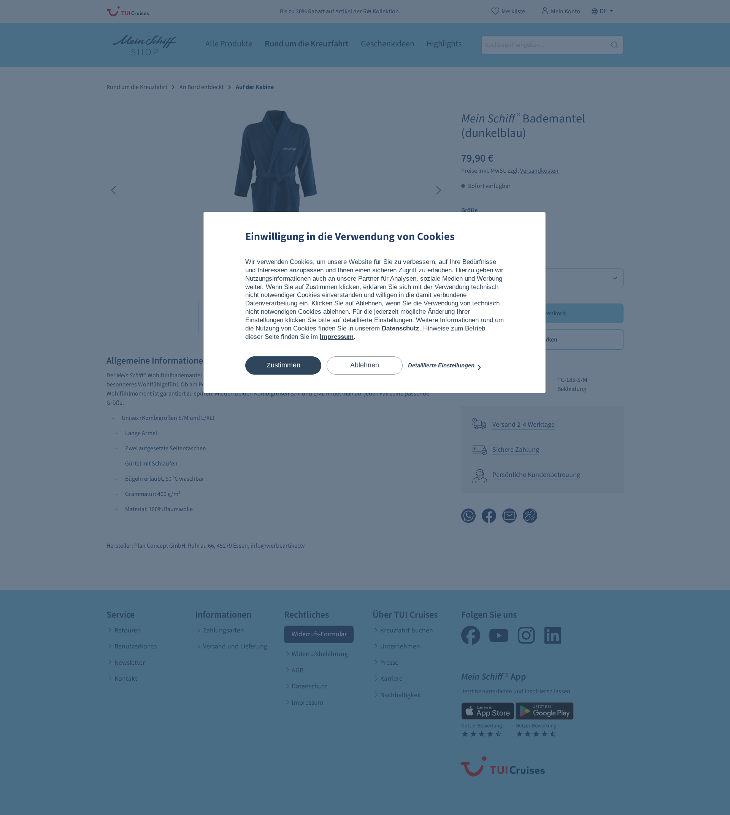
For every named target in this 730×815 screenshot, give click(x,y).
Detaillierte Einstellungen (442, 365)
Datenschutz (400, 328)
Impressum (337, 336)
